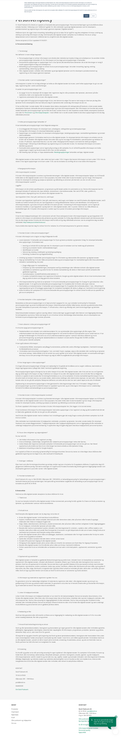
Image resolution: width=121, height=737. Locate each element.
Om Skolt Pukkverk (22, 689)
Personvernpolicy (84, 730)
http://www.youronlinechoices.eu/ (34, 222)
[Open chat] (115, 731)
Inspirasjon (15, 712)
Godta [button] (86, 16)
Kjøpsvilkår (82, 732)
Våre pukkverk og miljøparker (21, 720)
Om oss (13, 723)
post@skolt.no (92, 711)
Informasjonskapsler (42, 113)
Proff (13, 718)
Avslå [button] (93, 16)
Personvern (29, 113)
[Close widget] (116, 717)
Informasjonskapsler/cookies (88, 728)
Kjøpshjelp (14, 715)
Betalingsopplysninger (61, 152)
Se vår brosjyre (84, 725)
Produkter (14, 709)
